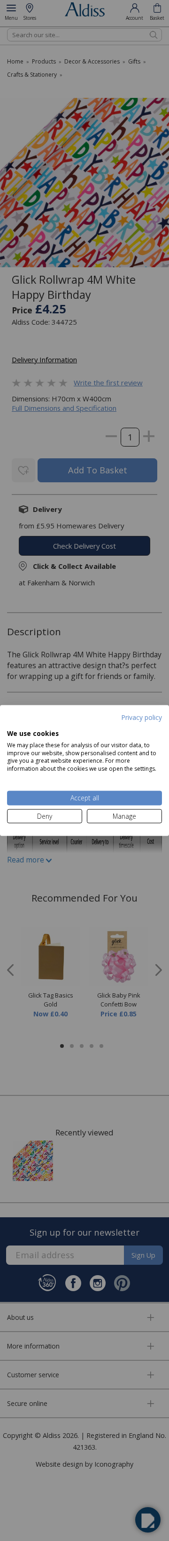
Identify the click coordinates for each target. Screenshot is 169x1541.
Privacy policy (141, 716)
